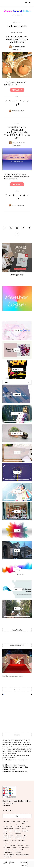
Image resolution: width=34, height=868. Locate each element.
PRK (5, 845)
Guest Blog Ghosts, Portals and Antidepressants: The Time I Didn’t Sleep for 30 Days (17, 132)
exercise (24, 828)
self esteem (7, 847)
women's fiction (8, 857)
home (11, 833)
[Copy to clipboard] (27, 101)
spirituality (6, 849)
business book (7, 824)
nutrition (6, 840)
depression (20, 826)
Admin (5, 862)
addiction (6, 821)
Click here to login (8, 769)
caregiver (16, 824)
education (28, 826)
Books (21, 32)
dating (12, 826)
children (6, 826)
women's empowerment (22, 854)
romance (20, 845)
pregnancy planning (21, 842)
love (25, 835)
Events (17, 123)
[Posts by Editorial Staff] (10, 47)
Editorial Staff (20, 47)
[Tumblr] (17, 101)
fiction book (25, 831)
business (25, 821)
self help (15, 847)
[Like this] (17, 105)
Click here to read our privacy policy (15, 767)
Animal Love (14, 32)
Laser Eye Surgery (8, 835)
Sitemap (11, 863)
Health (5, 833)
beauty (13, 821)
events (17, 828)
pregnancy (21, 840)
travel (21, 849)
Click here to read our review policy (14, 771)
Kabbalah (18, 833)
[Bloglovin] (29, 228)
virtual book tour (8, 852)
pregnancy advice (8, 842)
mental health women (19, 838)
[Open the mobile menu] (30, 3)
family (5, 831)
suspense (14, 849)
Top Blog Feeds (7, 810)
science (28, 845)
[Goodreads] (17, 234)
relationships (12, 845)
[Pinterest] (13, 101)
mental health (7, 838)
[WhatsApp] (24, 101)
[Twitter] (10, 101)
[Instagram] (17, 228)
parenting (13, 840)
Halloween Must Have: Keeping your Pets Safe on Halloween (17, 39)
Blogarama (6, 805)
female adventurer (14, 831)
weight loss (18, 852)
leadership (18, 835)
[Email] (20, 101)
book (19, 821)
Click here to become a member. (13, 765)
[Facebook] (6, 101)
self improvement (24, 847)
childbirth (24, 824)
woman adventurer (9, 854)
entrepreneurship (8, 828)
